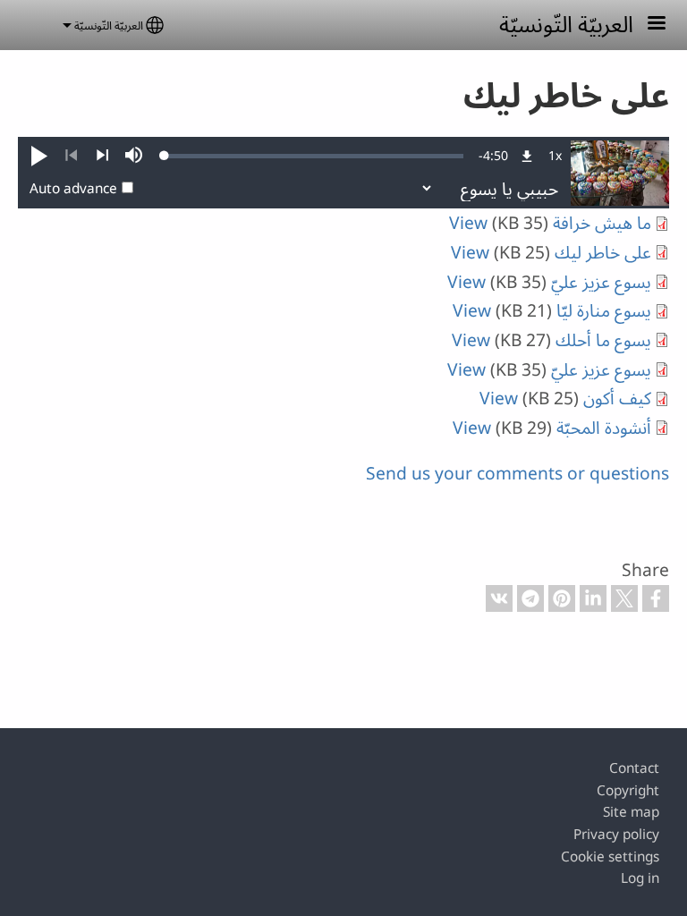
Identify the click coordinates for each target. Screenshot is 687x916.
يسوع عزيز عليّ (601, 281)
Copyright (628, 790)
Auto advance (73, 188)
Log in (640, 878)
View (468, 222)
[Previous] (71, 155)
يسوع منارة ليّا (603, 310)
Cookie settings (610, 856)
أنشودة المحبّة (603, 427)
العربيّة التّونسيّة (566, 23)
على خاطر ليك (603, 252)
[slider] (314, 155)
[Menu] (646, 24)
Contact (634, 768)
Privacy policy (616, 834)
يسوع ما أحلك (603, 339)
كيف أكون (617, 398)
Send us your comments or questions (517, 473)
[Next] (102, 155)
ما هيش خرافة (602, 222)
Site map (631, 811)
